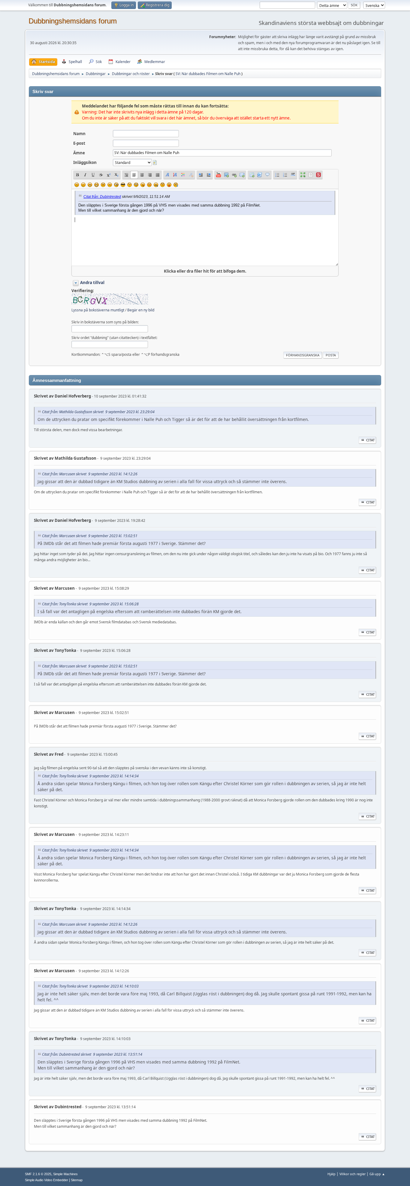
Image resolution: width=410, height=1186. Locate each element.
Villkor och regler (352, 1174)
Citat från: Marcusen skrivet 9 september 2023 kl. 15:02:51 (89, 535)
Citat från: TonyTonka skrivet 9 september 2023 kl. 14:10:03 (90, 986)
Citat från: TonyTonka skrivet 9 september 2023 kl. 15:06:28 (90, 604)
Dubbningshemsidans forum (73, 21)
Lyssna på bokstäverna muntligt (97, 310)
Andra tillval (92, 282)
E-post (79, 143)
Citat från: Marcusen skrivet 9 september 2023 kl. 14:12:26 (89, 474)
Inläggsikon (85, 162)
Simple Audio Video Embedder (46, 1180)
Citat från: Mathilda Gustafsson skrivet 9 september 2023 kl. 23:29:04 (98, 411)
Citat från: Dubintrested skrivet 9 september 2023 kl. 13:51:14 (92, 1054)
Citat (370, 440)
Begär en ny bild (140, 310)
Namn (79, 133)
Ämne (79, 153)
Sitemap (77, 1180)
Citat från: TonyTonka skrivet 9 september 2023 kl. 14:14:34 (90, 776)
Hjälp (331, 1174)
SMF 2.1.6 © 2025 (38, 1174)
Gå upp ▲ (377, 1174)
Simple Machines (65, 1174)
